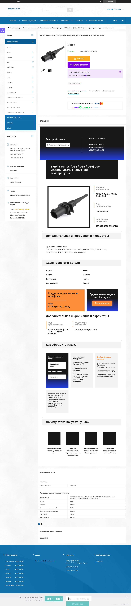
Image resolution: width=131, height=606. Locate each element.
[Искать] (70, 10)
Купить (80, 59)
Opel (8, 77)
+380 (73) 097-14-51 (96, 150)
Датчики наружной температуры (51, 28)
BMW (8, 52)
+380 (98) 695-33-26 (96, 147)
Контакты (65, 20)
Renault (10, 87)
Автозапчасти (12, 103)
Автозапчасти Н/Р (13, 107)
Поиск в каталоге (102, 303)
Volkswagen (11, 92)
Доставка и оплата (48, 20)
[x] (41, 524)
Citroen (9, 57)
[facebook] (39, 524)
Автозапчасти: (12, 42)
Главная (12, 20)
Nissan (9, 72)
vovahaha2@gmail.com (22, 209)
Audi (8, 47)
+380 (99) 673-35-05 (96, 144)
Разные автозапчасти (15, 98)
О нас (9, 128)
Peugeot (10, 82)
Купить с (77, 65)
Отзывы (79, 20)
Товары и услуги (29, 20)
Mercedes (10, 67)
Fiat (8, 62)
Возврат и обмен (96, 20)
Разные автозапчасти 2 (31, 28)
